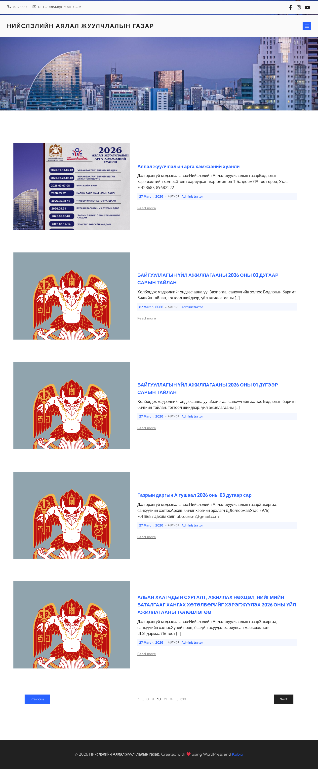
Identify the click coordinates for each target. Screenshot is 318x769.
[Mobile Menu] (307, 26)
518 (183, 699)
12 (171, 699)
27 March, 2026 (151, 196)
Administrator (192, 196)
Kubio (237, 754)
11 (165, 699)
